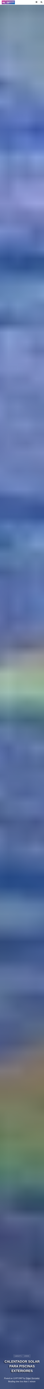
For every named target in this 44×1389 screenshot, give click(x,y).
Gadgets (18, 1356)
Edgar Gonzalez (33, 1378)
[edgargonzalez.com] (8, 2)
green (26, 1356)
